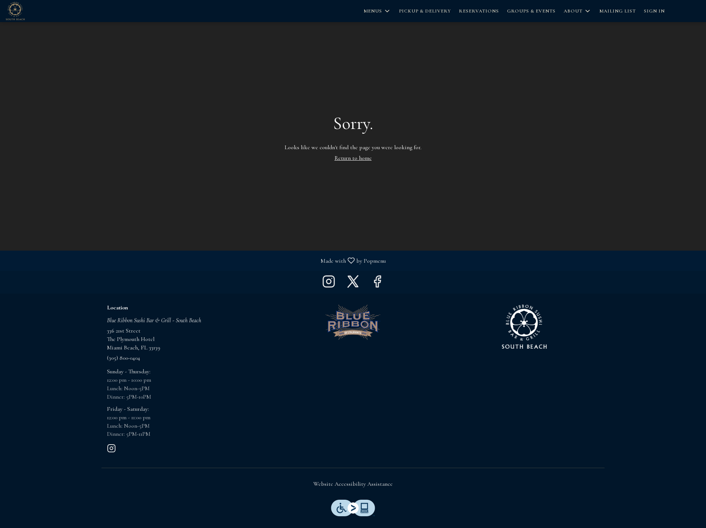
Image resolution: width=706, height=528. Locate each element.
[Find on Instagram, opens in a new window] (328, 283)
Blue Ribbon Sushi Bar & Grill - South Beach (524, 327)
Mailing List (617, 11)
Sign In (654, 11)
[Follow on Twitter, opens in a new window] (353, 283)
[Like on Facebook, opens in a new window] (377, 283)
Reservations (479, 11)
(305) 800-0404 (123, 358)
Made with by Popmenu (196, 260)
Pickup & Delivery (425, 11)
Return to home (353, 158)
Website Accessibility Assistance (353, 484)
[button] (377, 11)
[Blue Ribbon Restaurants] (353, 321)
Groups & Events (531, 11)
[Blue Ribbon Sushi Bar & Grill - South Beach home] (39, 11)
